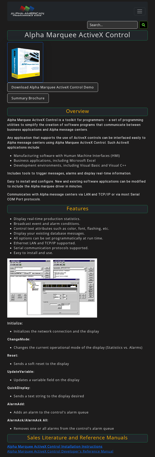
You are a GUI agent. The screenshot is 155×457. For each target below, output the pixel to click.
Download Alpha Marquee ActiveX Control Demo (53, 87)
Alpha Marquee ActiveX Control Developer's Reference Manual (60, 451)
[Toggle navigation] (139, 11)
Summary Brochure (28, 98)
